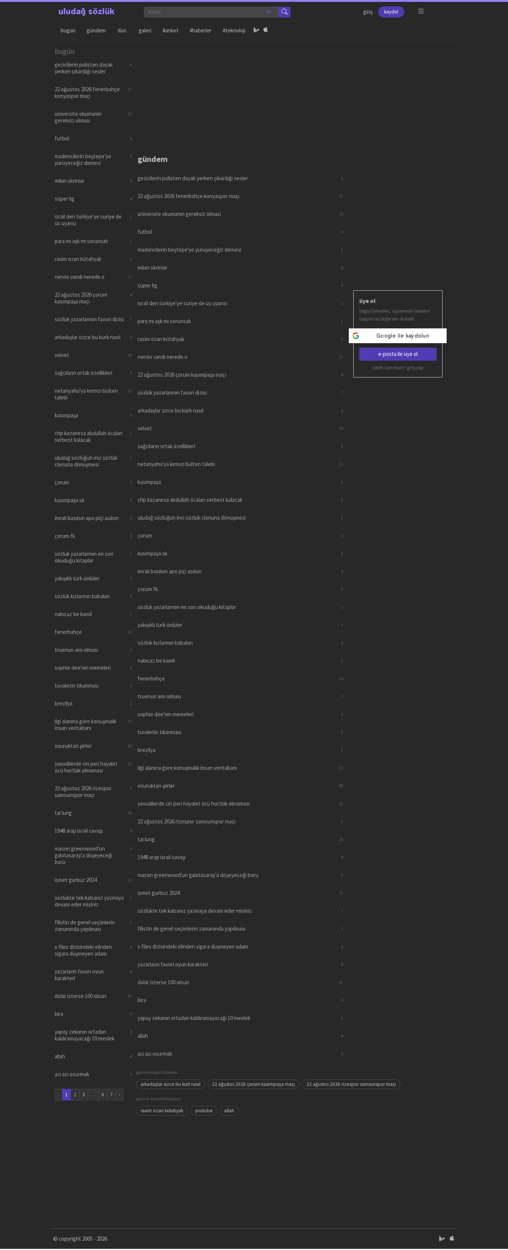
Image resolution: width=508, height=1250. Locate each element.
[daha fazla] (421, 11)
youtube (204, 1110)
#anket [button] (171, 30)
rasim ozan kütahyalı (162, 1110)
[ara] (284, 12)
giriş (368, 11)
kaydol (391, 12)
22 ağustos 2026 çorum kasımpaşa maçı (253, 1084)
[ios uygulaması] (265, 30)
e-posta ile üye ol (398, 353)
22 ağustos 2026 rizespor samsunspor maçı (351, 1084)
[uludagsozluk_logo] (87, 12)
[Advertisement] (295, 93)
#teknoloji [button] (234, 30)
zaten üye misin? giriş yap (398, 367)
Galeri (145, 30)
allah (229, 1110)
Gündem (96, 30)
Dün (122, 30)
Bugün (68, 30)
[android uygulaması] (256, 30)
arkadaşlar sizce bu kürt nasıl (170, 1084)
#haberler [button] (201, 30)
